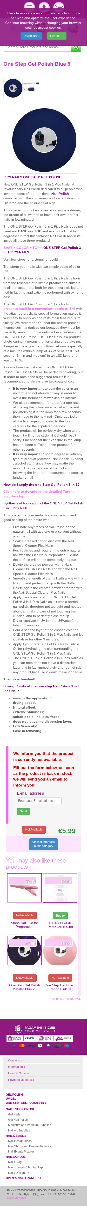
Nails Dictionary (18, 1173)
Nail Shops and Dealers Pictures (29, 1146)
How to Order (17, 1073)
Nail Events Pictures (21, 1151)
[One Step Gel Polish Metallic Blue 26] (24, 950)
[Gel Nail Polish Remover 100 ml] (60, 888)
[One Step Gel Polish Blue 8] (13, 89)
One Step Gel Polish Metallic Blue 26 (24, 987)
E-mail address (30, 793)
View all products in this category (43, 844)
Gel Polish (14, 1094)
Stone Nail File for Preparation (24, 925)
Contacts (14, 1060)
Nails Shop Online (20, 1109)
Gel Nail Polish (18, 1119)
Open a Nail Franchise (24, 1178)
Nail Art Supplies (19, 1130)
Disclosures (31, 36)
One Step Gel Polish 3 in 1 (26, 1102)
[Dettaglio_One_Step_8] (32, 89)
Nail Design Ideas (20, 1141)
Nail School (16, 1156)
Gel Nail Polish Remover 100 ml (60, 925)
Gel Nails (14, 1114)
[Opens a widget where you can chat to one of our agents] (68, 1201)
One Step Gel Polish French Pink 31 (60, 987)
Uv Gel (11, 1098)
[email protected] (17, 1197)
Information (15, 1067)
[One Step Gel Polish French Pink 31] (60, 950)
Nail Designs (16, 1135)
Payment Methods (20, 1080)
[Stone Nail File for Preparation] (24, 887)
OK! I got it (56, 36)
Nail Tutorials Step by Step (25, 1167)
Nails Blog (15, 1162)
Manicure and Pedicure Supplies (29, 1125)
